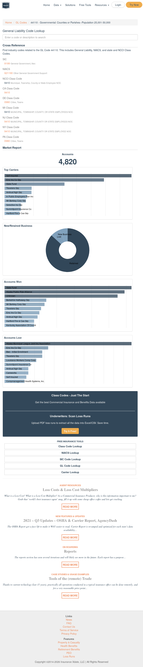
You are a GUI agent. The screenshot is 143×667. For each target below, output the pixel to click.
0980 (7, 102)
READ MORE (70, 506)
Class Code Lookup (70, 446)
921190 (8, 73)
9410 (7, 92)
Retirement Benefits (69, 649)
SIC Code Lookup (70, 459)
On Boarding (70, 547)
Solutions (70, 5)
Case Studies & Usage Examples (70, 574)
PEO (69, 653)
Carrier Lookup (70, 472)
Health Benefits (69, 646)
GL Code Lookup (70, 465)
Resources (101, 5)
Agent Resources (70, 485)
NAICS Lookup (70, 452)
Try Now (134, 4)
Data (57, 5)
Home (46, 5)
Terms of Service (69, 630)
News (69, 619)
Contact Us (69, 626)
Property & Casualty (69, 642)
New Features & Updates (70, 516)
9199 (7, 63)
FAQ (68, 623)
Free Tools (85, 5)
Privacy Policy (69, 633)
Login (118, 4)
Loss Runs (69, 656)
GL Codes (21, 22)
